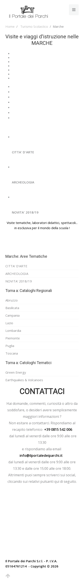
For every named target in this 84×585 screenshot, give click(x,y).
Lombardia (13, 330)
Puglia (9, 346)
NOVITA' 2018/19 (18, 281)
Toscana (11, 353)
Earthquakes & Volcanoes (24, 380)
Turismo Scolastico (34, 26)
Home (10, 26)
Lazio (9, 323)
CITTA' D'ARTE (16, 266)
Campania (12, 315)
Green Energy (15, 372)
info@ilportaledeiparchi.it (41, 455)
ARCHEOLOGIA (16, 273)
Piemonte (12, 338)
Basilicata (12, 308)
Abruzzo (11, 300)
